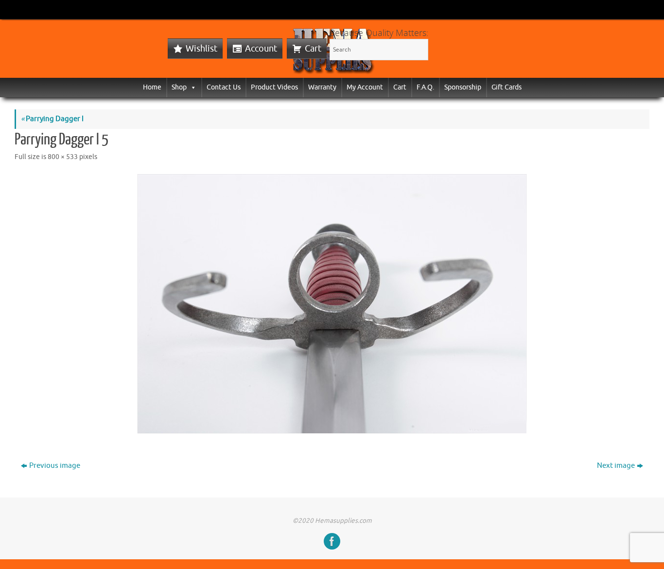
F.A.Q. (425, 87)
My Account (365, 87)
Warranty (322, 87)
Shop (179, 87)
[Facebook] (332, 541)
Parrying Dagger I (52, 119)
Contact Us (224, 87)
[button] (191, 87)
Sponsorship (462, 87)
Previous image (54, 465)
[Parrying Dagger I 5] (332, 303)
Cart (313, 48)
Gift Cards (506, 87)
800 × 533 (63, 157)
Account (261, 48)
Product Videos (274, 87)
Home (152, 87)
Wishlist (201, 48)
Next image (616, 465)
